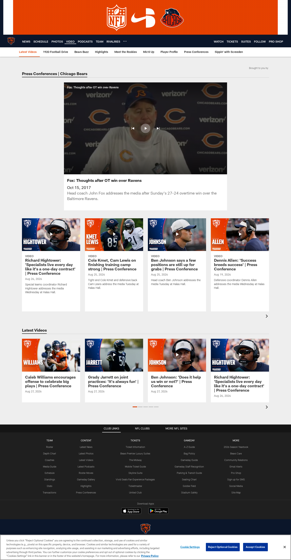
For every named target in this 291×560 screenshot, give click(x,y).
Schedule (49, 472)
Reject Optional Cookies (223, 547)
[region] (145, 547)
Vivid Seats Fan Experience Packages (135, 479)
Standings (49, 479)
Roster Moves (86, 472)
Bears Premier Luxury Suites (135, 453)
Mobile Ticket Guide (135, 466)
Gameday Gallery (86, 479)
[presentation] (267, 317)
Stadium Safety (189, 492)
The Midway (135, 460)
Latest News (86, 447)
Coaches (49, 460)
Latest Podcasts (86, 466)
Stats (49, 486)
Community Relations (236, 460)
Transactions (49, 492)
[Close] (284, 547)
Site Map (236, 492)
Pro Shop (236, 472)
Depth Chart (49, 453)
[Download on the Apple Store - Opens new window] (131, 511)
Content (86, 440)
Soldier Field (189, 486)
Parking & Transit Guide (189, 472)
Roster (49, 447)
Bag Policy (189, 453)
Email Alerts (236, 466)
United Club (135, 492)
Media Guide (49, 466)
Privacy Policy (150, 555)
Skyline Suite (135, 472)
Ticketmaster (135, 486)
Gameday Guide (189, 460)
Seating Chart (189, 479)
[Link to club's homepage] (11, 41)
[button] (133, 128)
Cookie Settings (190, 547)
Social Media (236, 486)
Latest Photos (86, 453)
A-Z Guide (189, 447)
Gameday (189, 440)
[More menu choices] (124, 41)
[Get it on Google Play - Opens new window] (158, 513)
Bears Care (236, 453)
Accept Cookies (255, 547)
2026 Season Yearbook (236, 447)
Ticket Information (135, 447)
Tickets (135, 440)
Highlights (86, 486)
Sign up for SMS (236, 479)
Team (50, 440)
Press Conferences (86, 492)
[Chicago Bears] (145, 529)
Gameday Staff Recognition (189, 466)
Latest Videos (86, 460)
